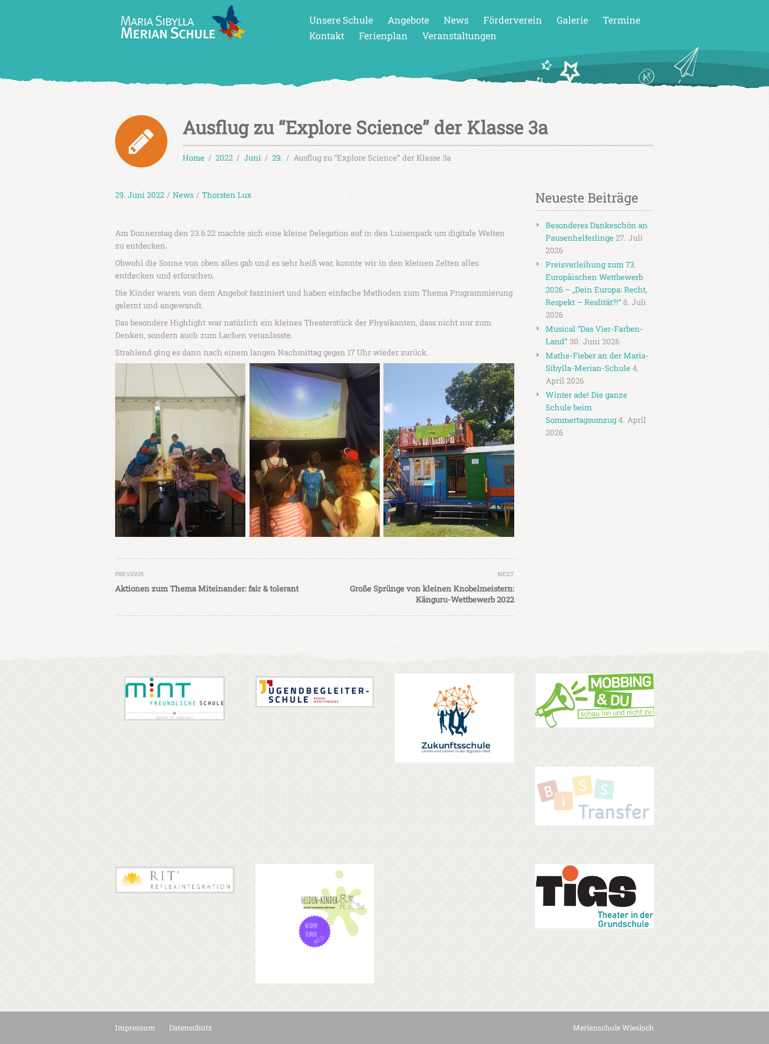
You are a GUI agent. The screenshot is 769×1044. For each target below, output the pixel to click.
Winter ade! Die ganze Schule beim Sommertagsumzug (586, 407)
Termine (621, 20)
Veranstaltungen (459, 35)
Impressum (135, 1027)
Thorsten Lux (227, 194)
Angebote (408, 20)
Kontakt (326, 35)
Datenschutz (190, 1027)
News (456, 20)
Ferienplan (383, 35)
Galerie (572, 20)
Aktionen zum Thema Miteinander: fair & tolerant (207, 588)
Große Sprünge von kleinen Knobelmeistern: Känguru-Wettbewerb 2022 (432, 593)
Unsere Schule (341, 20)
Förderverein (512, 20)
